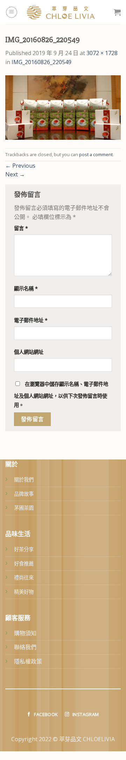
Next (15, 174)
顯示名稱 (26, 288)
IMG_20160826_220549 (41, 62)
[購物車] (117, 12)
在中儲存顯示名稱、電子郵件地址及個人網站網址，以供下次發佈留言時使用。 (61, 394)
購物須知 (25, 633)
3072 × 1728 (102, 53)
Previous (20, 165)
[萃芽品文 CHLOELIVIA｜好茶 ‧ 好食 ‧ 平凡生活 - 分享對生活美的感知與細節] (65, 12)
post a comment (96, 154)
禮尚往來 (24, 577)
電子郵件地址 (31, 320)
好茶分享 (24, 549)
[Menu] (11, 12)
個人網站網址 (28, 352)
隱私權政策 (28, 661)
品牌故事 (24, 494)
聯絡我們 (25, 647)
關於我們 (24, 479)
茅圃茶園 (24, 507)
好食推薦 (24, 563)
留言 (21, 228)
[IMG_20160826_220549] (63, 107)
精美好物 (24, 591)
